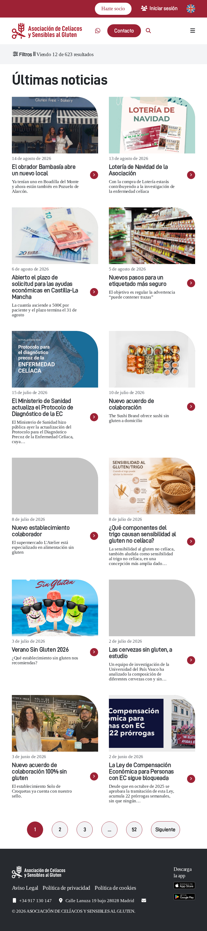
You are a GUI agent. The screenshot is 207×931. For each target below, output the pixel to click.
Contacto (124, 30)
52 (134, 829)
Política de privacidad (66, 888)
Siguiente (165, 829)
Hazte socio (113, 8)
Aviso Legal (25, 888)
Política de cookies (115, 888)
